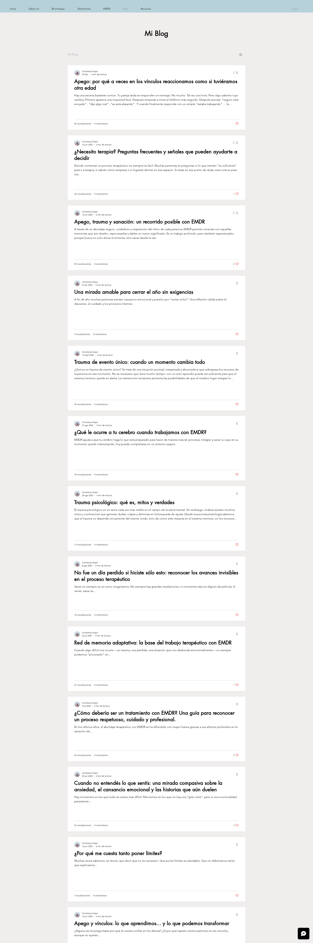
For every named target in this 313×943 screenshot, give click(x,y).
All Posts (73, 54)
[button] (240, 55)
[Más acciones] (238, 72)
